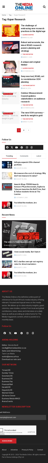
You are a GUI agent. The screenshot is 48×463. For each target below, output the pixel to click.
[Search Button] (44, 7)
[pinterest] (22, 147)
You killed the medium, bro (25, 203)
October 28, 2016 (28, 71)
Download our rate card (11, 359)
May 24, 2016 (27, 88)
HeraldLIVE (6, 387)
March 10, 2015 (28, 122)
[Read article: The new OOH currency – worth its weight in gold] (11, 117)
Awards (6, 62)
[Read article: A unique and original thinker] (11, 67)
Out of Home (8, 43)
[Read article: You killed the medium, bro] (7, 275)
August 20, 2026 (21, 276)
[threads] (31, 147)
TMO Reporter (28, 54)
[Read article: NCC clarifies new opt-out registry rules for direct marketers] (7, 264)
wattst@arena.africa (10, 357)
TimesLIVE (6, 370)
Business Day (7, 381)
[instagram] (27, 147)
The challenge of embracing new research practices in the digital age (33, 28)
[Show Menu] (4, 7)
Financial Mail (7, 384)
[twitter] (12, 147)
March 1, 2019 (27, 57)
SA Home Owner (8, 396)
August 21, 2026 (11, 245)
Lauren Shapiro (28, 35)
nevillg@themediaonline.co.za (14, 348)
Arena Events (7, 401)
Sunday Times (8, 373)
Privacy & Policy (27, 450)
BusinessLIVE (7, 379)
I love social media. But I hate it (27, 252)
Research (7, 26)
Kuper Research (19, 15)
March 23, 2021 (28, 37)
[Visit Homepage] (24, 7)
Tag (10, 15)
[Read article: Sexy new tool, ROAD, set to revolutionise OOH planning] (11, 81)
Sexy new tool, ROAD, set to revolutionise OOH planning (32, 79)
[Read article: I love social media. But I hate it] (7, 254)
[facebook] (7, 147)
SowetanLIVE (7, 376)
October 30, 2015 (28, 108)
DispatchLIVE (7, 390)
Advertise (14, 450)
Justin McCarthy (29, 85)
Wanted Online (8, 393)
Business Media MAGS (11, 399)
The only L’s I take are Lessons (18, 242)
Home (4, 15)
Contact (40, 450)
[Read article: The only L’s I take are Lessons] (24, 236)
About (4, 450)
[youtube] (16, 147)
